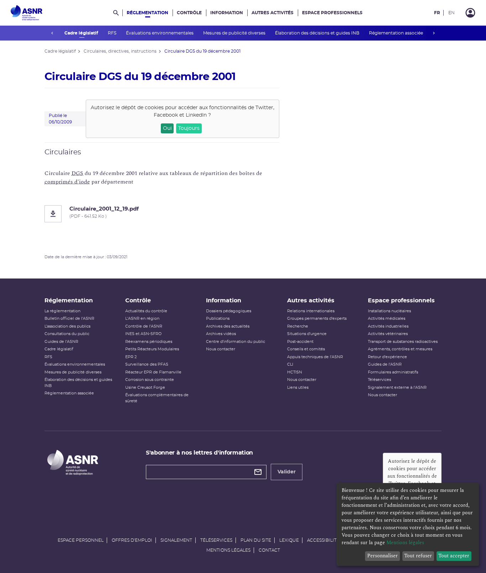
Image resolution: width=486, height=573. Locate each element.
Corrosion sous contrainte (149, 380)
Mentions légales (228, 550)
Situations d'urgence (307, 334)
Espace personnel (81, 540)
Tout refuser (418, 555)
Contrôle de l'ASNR (143, 326)
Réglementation (147, 13)
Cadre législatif (81, 33)
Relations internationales (310, 311)
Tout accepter (453, 555)
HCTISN (294, 372)
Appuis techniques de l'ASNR (315, 357)
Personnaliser (382, 555)
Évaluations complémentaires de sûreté (157, 398)
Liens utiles (297, 387)
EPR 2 (131, 357)
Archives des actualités (227, 326)
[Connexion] (470, 13)
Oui (167, 128)
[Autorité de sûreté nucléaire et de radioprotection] (26, 13)
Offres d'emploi (132, 540)
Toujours (189, 128)
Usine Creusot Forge (145, 387)
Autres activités (273, 13)
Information (226, 13)
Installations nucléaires (389, 311)
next (434, 33)
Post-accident (300, 342)
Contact (269, 550)
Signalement (176, 540)
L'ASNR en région (142, 318)
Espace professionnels (332, 13)
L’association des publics (67, 326)
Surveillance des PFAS (146, 364)
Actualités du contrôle (146, 311)
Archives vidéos (221, 334)
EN (451, 13)
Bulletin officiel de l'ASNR (69, 318)
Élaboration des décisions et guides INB (317, 33)
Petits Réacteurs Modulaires (152, 349)
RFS (112, 33)
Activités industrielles (388, 326)
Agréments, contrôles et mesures (400, 349)
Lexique (289, 540)
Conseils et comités (306, 349)
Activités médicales (386, 318)
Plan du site (256, 540)
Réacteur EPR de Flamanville (153, 372)
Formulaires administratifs (393, 372)
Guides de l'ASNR (61, 342)
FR (437, 13)
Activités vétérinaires (388, 334)
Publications (217, 318)
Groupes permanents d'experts (317, 318)
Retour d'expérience (387, 357)
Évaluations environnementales (160, 33)
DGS (77, 173)
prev (52, 33)
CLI (290, 364)
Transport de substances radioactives (403, 342)
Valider (287, 471)
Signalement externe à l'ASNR (397, 387)
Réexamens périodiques (148, 342)
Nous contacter (220, 349)
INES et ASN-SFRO (143, 334)
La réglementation (62, 311)
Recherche (297, 326)
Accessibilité (323, 540)
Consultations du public (66, 334)
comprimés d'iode (67, 181)
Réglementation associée (396, 33)
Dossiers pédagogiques (228, 311)
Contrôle (189, 13)
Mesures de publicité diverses (234, 33)
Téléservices (379, 380)
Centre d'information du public (235, 342)
